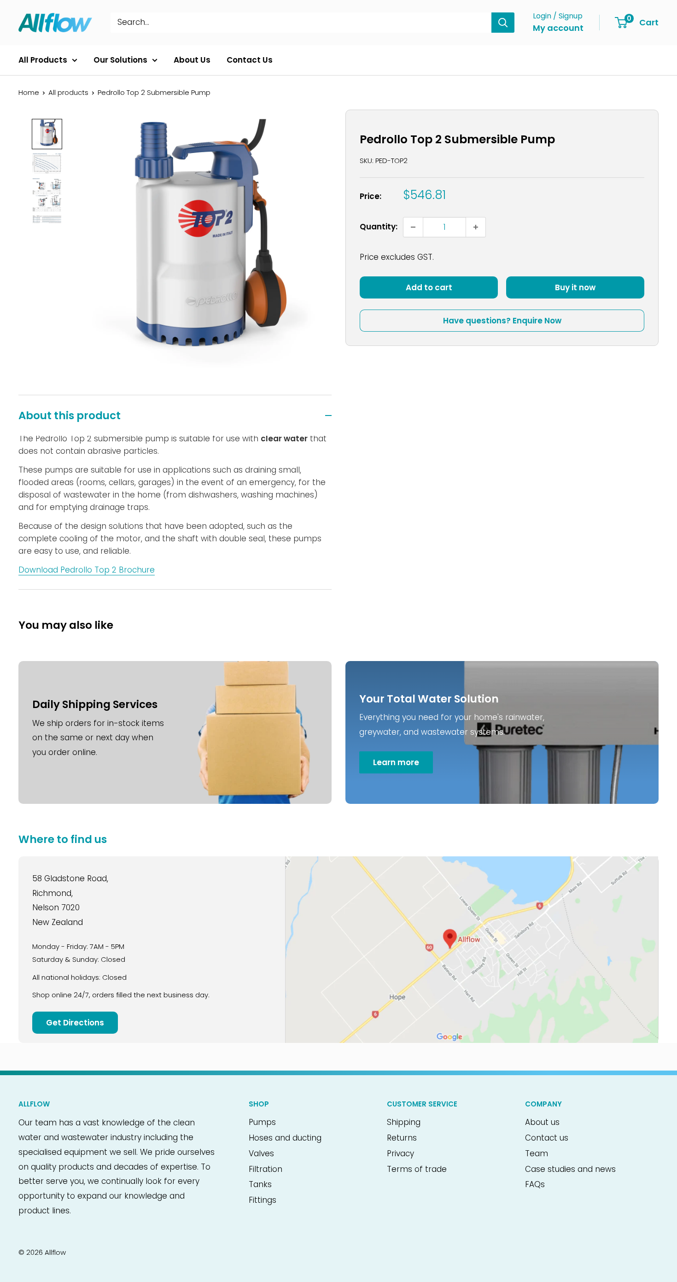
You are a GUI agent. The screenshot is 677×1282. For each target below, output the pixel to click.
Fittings (262, 1200)
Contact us (546, 1137)
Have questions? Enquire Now (502, 320)
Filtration (265, 1169)
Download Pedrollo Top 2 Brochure (86, 569)
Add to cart (429, 287)
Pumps (262, 1122)
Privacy (400, 1153)
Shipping (403, 1122)
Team (536, 1153)
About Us (192, 59)
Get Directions (75, 1022)
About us (542, 1122)
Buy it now (575, 287)
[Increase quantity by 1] (475, 227)
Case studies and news (570, 1169)
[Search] (502, 22)
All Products (42, 59)
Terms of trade (417, 1169)
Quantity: (378, 226)
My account (558, 28)
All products (68, 92)
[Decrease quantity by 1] (413, 227)
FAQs (535, 1184)
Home (28, 92)
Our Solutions (120, 59)
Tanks (260, 1184)
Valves (261, 1153)
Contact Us (250, 59)
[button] (47, 134)
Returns (402, 1137)
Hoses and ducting (285, 1137)
